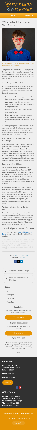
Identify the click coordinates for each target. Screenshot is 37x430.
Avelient (28, 418)
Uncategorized (11, 295)
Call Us (12, 15)
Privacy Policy (10, 418)
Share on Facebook (15, 261)
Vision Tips (22, 257)
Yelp (20, 387)
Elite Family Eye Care (23, 414)
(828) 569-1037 (13, 374)
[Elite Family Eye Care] (18, 6)
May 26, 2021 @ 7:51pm (22, 255)
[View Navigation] (3, 15)
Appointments (27, 15)
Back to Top (18, 423)
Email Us (8, 382)
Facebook (17, 387)
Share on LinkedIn (21, 261)
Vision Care (10, 298)
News (8, 291)
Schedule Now (20, 333)
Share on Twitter (18, 261)
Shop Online (20, 317)
